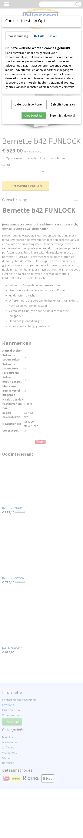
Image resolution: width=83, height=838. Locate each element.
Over (53, 36)
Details (39, 36)
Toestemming (18, 36)
